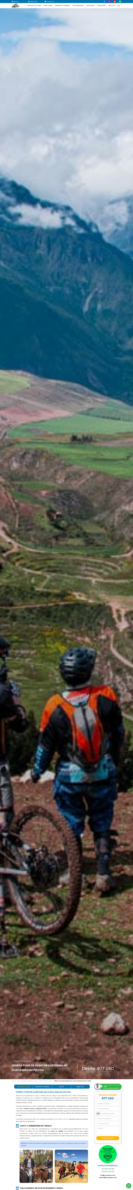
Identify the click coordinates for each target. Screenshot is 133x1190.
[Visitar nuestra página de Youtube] (115, 1)
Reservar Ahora (107, 1138)
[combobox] (98, 1113)
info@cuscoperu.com (107, 1175)
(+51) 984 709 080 (107, 1169)
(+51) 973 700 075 (108, 1171)
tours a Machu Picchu (60, 1119)
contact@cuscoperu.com (108, 1177)
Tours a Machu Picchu (46, 1081)
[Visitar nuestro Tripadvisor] (108, 1154)
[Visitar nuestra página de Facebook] (104, 1)
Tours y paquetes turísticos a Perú (27, 1081)
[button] (35, 5)
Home (14, 1081)
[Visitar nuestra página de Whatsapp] (120, 1)
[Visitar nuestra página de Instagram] (109, 1)
